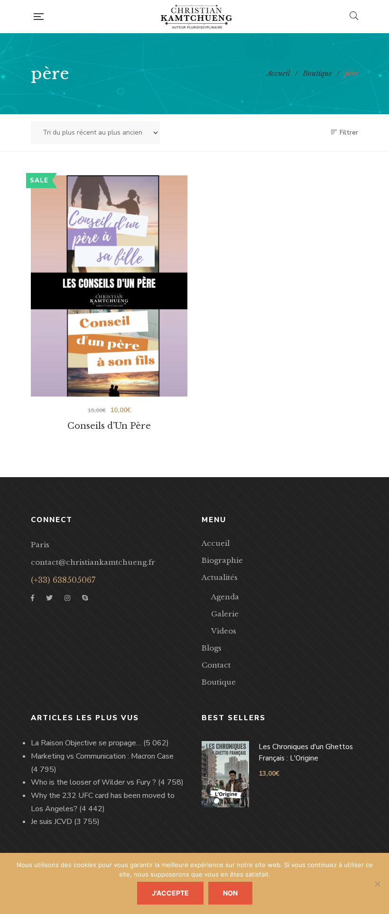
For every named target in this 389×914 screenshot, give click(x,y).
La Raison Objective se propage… (86, 743)
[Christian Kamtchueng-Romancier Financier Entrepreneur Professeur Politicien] (196, 16)
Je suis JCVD (51, 821)
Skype (85, 598)
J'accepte (170, 893)
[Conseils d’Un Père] (109, 286)
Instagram (67, 598)
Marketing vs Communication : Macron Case (102, 756)
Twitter (49, 598)
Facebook (32, 598)
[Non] (377, 883)
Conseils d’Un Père (109, 426)
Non (230, 893)
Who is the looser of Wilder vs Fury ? (93, 782)
